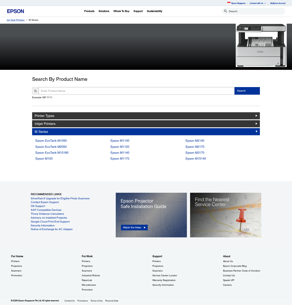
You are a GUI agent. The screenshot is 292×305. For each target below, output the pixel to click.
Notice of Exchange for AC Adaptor (52, 229)
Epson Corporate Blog (235, 266)
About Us (228, 261)
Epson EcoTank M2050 (51, 146)
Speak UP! (228, 280)
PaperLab (87, 280)
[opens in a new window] (151, 215)
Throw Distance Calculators (47, 213)
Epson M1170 (120, 158)
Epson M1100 (120, 140)
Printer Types (44, 116)
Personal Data (111, 301)
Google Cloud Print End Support (50, 221)
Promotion (16, 275)
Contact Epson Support (45, 202)
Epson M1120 (120, 146)
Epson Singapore (238, 3)
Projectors (16, 266)
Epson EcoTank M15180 (51, 152)
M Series (41, 132)
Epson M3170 (195, 152)
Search (241, 90)
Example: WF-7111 (42, 97)
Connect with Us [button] (256, 3)
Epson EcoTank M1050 (51, 140)
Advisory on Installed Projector (49, 217)
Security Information (43, 225)
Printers (15, 261)
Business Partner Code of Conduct (241, 270)
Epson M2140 (195, 140)
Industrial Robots (91, 275)
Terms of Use (97, 301)
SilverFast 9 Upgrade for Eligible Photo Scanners (60, 198)
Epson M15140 (196, 158)
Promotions (82, 301)
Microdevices (89, 285)
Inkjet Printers (45, 124)
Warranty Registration (164, 280)
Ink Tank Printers (16, 20)
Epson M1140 (120, 152)
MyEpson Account (277, 3)
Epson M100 (44, 158)
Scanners (16, 270)
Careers (227, 285)
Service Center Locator (164, 275)
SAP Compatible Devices (46, 210)
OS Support (38, 206)
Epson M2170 (195, 146)
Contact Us (229, 275)
